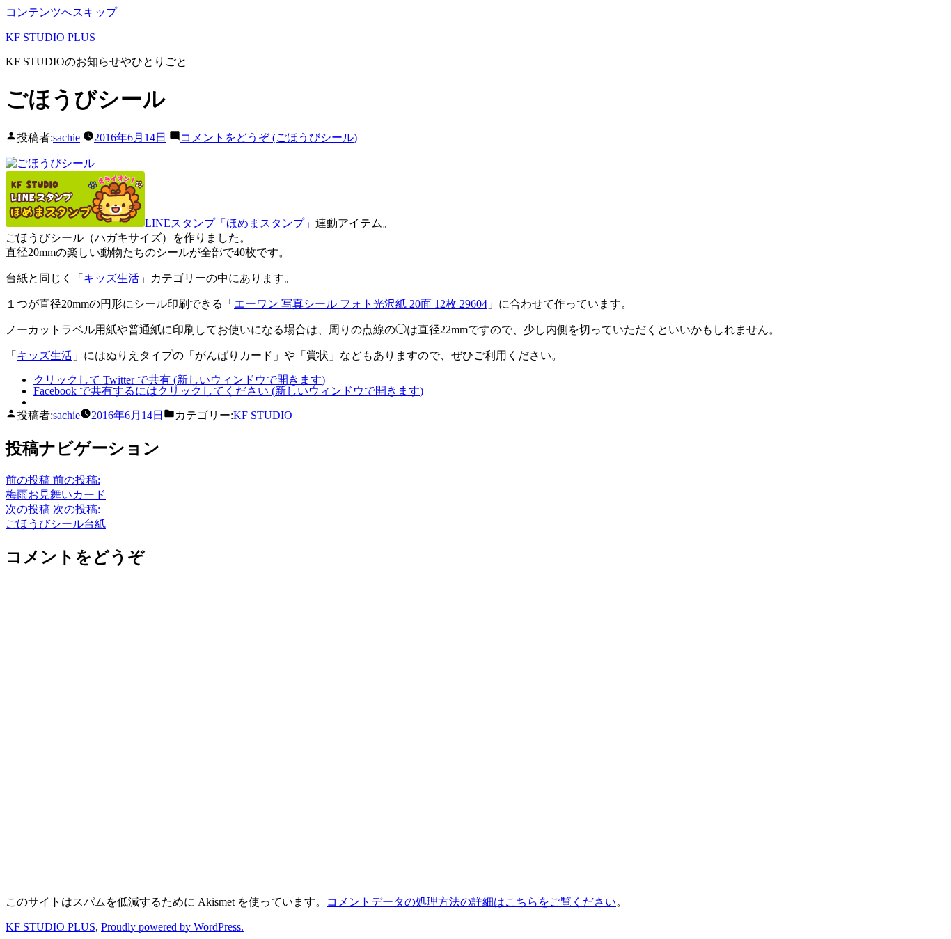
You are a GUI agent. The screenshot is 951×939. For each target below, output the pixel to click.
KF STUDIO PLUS (50, 37)
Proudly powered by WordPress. (172, 927)
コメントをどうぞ (268, 137)
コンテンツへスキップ (61, 12)
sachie (66, 137)
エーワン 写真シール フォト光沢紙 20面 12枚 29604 (360, 304)
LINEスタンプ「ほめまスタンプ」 (230, 223)
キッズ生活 (111, 278)
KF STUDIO (262, 415)
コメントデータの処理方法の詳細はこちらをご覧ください (471, 902)
